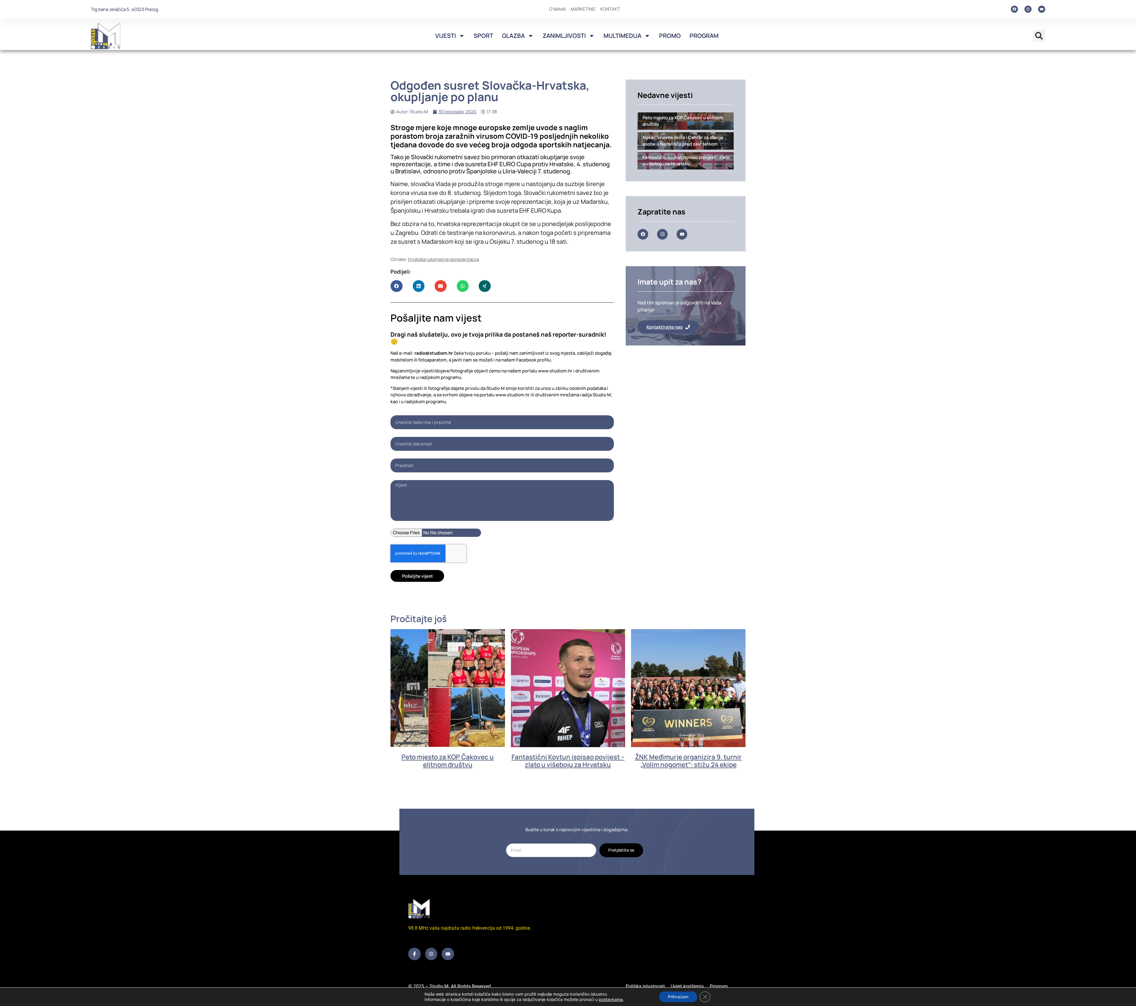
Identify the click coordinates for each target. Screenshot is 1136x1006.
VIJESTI (445, 36)
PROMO (670, 36)
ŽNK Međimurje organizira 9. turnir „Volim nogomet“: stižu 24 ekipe (688, 761)
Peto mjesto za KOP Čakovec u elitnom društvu (447, 761)
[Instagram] (1028, 9)
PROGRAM (704, 36)
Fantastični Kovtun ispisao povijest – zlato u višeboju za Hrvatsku (568, 761)
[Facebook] (1014, 9)
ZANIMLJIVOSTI (564, 36)
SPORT (483, 36)
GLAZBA (513, 36)
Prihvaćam (678, 996)
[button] (1039, 36)
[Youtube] (1041, 9)
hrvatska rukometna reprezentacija (443, 259)
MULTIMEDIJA (622, 36)
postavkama (611, 999)
